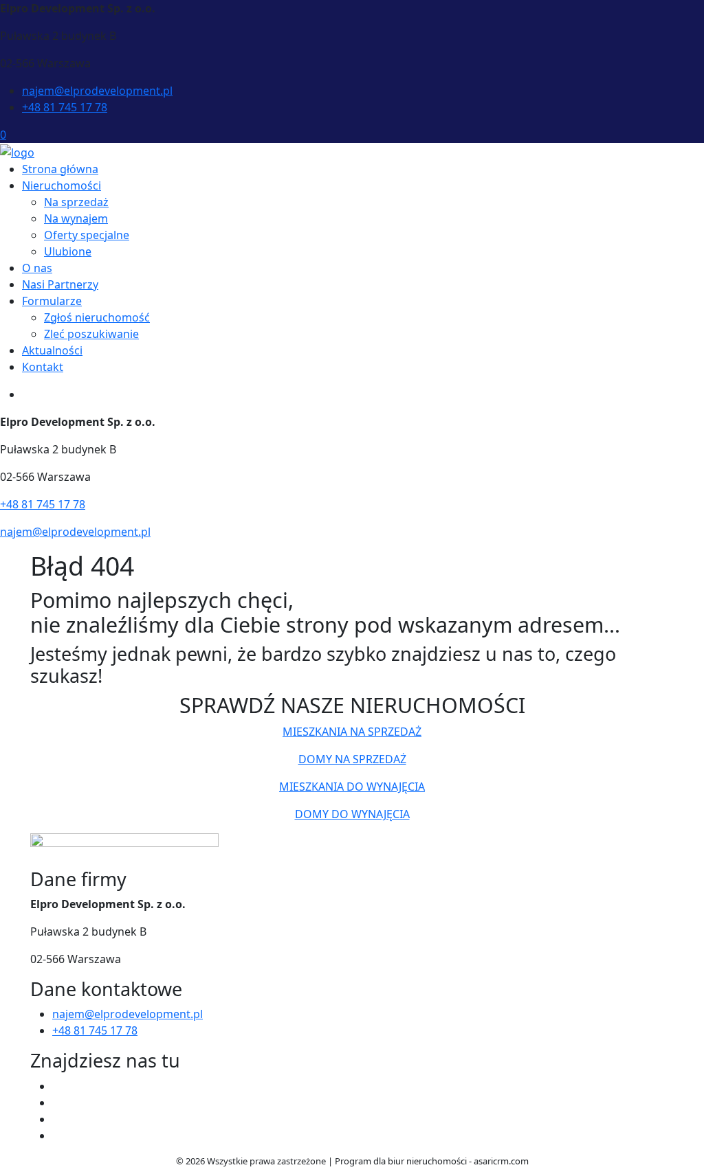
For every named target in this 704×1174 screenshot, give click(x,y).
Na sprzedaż (76, 202)
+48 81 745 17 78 (64, 107)
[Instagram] (57, 1135)
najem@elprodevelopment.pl (97, 90)
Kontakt (42, 366)
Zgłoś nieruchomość (97, 317)
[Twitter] (57, 1102)
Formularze (52, 300)
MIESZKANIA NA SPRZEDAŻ (352, 731)
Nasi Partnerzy (60, 284)
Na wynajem (76, 218)
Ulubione (67, 251)
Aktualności (52, 350)
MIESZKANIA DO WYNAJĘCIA (352, 786)
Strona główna (60, 169)
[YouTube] (57, 1119)
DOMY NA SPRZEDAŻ (352, 759)
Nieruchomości (61, 185)
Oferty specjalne (86, 234)
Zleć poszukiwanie (91, 333)
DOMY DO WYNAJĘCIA (352, 814)
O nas (37, 267)
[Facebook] (57, 1086)
